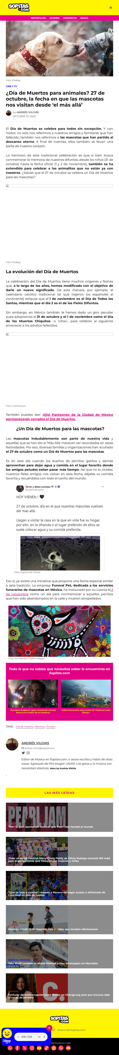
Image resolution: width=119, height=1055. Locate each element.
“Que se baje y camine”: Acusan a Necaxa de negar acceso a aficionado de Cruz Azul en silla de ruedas (56, 894)
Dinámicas (70, 18)
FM (9, 855)
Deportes (14, 889)
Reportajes (38, 18)
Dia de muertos (24, 726)
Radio (84, 18)
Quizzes (55, 18)
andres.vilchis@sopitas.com (40, 748)
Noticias (13, 926)
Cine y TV (11, 86)
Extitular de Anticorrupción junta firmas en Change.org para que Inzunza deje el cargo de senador (59, 996)
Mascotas (40, 726)
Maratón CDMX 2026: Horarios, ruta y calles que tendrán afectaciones (53, 929)
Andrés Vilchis (28, 112)
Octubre (50, 726)
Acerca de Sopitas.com (71, 1029)
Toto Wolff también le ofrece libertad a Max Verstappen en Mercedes (53, 963)
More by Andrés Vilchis (63, 768)
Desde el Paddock (19, 960)
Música (12, 824)
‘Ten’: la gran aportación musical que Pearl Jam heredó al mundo (50, 826)
